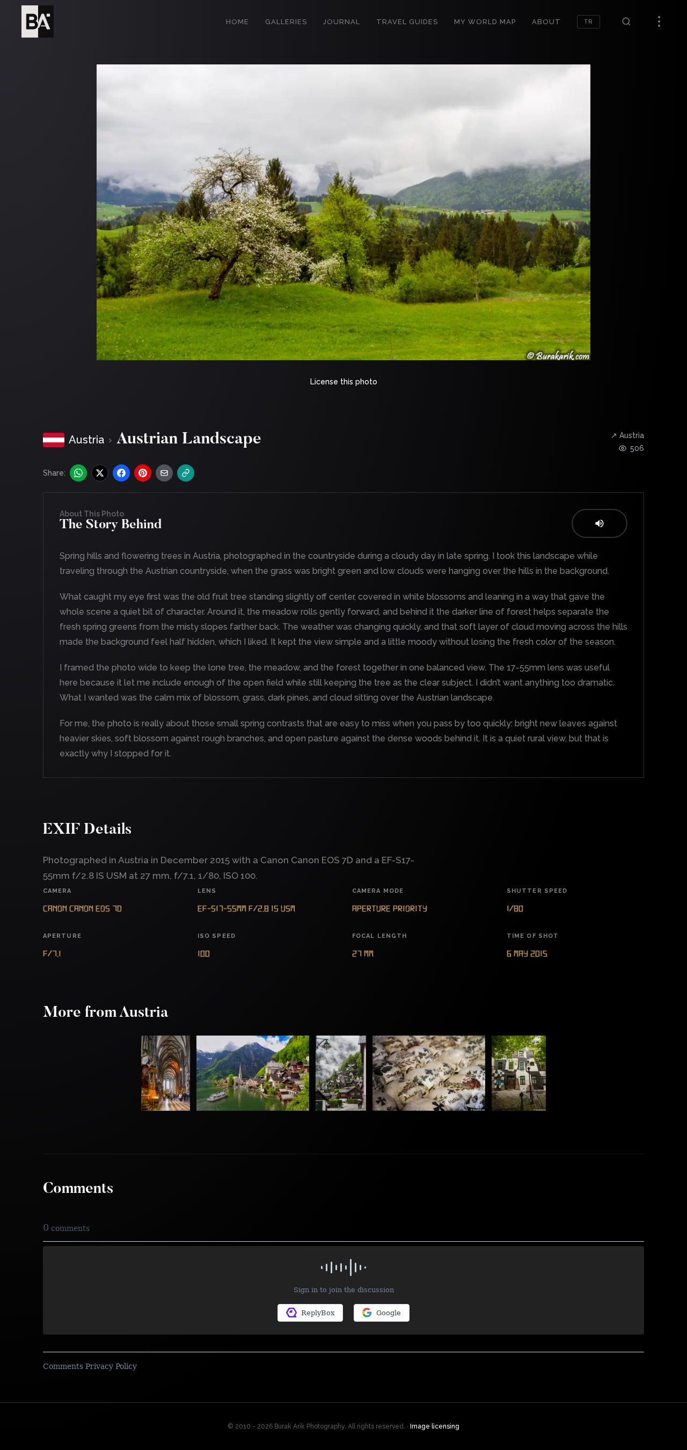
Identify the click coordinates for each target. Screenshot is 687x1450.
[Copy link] (185, 473)
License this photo (343, 381)
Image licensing (434, 1426)
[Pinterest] (142, 473)
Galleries (286, 22)
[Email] (164, 473)
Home (237, 22)
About (546, 22)
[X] (99, 473)
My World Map (485, 22)
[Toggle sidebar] (659, 21)
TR (588, 21)
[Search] (626, 21)
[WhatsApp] (78, 473)
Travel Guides (407, 22)
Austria (86, 439)
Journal (341, 22)
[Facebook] (121, 473)
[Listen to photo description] (599, 523)
